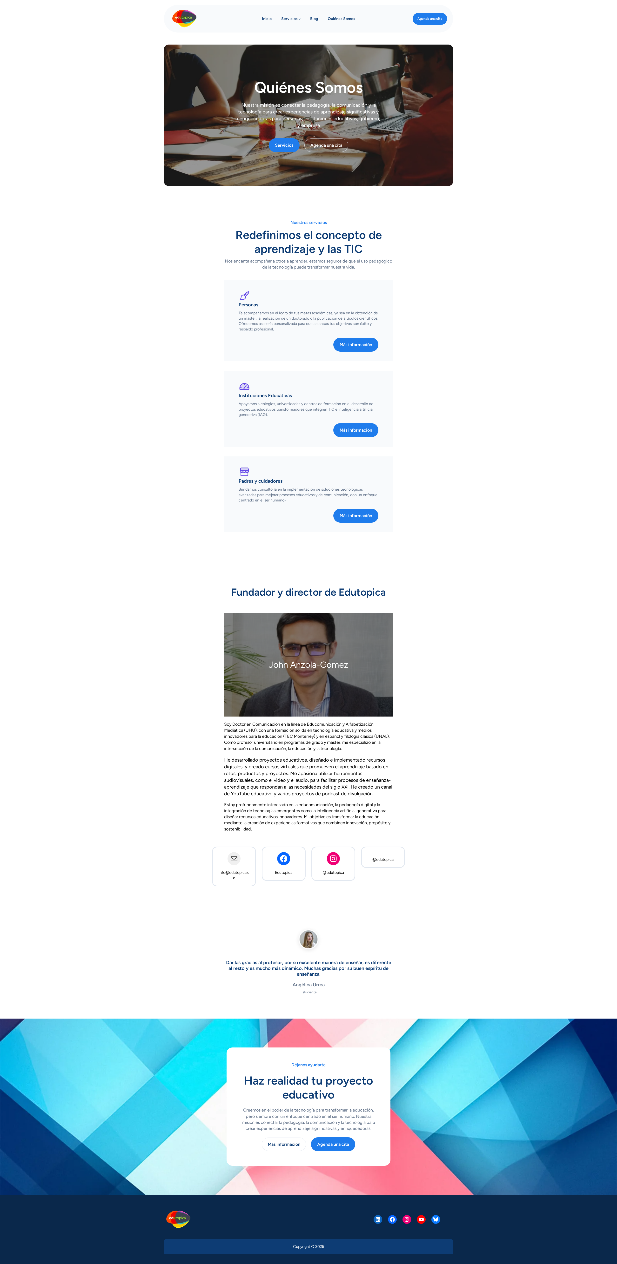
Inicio (267, 18)
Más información (356, 344)
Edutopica (283, 872)
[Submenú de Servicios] (299, 19)
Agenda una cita (429, 19)
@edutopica (333, 872)
